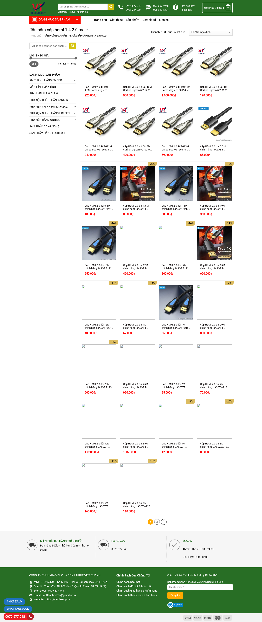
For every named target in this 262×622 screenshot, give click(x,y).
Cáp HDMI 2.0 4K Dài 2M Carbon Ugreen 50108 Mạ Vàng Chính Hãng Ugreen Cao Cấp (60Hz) (99, 148)
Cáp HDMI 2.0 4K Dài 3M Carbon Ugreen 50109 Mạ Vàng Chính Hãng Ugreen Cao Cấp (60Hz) (137, 148)
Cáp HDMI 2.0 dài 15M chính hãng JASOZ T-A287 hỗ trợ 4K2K (212, 267)
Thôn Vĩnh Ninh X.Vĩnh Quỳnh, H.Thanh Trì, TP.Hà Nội (75, 586)
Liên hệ (164, 20)
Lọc (34, 64)
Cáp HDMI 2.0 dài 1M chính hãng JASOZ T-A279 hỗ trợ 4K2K (135, 326)
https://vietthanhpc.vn (58, 599)
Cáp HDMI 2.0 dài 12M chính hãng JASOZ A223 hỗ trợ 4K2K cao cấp (175, 267)
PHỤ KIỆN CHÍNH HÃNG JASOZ (48, 106)
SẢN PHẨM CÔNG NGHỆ (44, 126)
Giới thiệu (62, 12)
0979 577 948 (133, 5)
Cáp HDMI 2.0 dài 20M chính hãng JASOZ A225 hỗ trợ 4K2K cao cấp (98, 386)
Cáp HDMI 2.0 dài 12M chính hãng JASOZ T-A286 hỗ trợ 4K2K (135, 267)
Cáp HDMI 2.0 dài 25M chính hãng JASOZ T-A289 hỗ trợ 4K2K (135, 386)
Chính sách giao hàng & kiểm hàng (136, 590)
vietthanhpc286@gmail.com (59, 595)
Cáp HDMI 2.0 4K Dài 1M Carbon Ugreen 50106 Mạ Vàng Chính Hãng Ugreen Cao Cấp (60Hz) (214, 88)
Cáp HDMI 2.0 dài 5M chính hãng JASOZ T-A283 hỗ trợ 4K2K (96, 505)
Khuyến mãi (82, 12)
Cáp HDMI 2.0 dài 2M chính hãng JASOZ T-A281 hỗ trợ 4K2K (173, 386)
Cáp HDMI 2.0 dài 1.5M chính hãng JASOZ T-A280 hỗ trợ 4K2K (136, 207)
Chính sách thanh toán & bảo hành (136, 595)
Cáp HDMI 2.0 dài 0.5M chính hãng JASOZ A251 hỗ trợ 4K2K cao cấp (98, 207)
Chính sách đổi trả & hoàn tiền (134, 586)
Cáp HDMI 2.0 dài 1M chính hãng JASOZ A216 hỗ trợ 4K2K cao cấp (175, 326)
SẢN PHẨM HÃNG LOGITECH (47, 133)
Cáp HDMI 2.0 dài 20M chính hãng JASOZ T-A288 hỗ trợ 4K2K (212, 326)
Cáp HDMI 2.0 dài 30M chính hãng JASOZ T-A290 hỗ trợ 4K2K (97, 445)
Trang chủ (100, 20)
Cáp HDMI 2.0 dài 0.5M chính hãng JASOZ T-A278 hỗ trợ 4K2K (213, 148)
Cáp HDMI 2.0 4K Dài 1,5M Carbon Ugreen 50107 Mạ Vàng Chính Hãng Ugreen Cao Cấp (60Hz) (97, 88)
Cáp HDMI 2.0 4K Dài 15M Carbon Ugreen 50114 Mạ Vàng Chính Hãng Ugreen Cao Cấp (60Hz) (176, 88)
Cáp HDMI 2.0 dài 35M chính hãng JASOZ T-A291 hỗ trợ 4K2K (135, 445)
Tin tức (72, 12)
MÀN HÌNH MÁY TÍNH (42, 87)
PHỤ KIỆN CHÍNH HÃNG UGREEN (49, 113)
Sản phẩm (132, 20)
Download (149, 20)
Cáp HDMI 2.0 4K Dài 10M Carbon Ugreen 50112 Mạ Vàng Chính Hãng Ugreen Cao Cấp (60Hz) (137, 88)
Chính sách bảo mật (128, 582)
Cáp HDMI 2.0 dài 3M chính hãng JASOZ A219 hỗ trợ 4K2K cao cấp (213, 445)
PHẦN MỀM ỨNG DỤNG (43, 93)
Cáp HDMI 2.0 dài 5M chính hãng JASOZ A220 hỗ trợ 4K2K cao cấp (136, 505)
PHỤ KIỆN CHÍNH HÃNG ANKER (48, 100)
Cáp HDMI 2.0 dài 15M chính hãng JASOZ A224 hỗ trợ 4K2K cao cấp (98, 326)
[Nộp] (111, 7)
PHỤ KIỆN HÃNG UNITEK (44, 119)
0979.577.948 (15, 616)
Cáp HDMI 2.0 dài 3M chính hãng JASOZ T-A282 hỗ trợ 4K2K (173, 445)
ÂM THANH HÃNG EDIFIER (45, 80)
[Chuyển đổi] (75, 80)
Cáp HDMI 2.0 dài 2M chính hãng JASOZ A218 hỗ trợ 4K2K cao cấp (213, 386)
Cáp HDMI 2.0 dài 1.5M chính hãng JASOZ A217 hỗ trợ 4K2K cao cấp (175, 207)
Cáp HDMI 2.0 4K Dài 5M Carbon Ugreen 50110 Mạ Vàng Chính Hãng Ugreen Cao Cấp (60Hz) (176, 148)
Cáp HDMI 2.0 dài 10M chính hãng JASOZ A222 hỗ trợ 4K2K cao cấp (98, 267)
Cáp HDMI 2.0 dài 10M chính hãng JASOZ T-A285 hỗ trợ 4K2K (212, 207)
